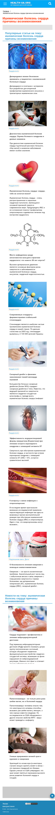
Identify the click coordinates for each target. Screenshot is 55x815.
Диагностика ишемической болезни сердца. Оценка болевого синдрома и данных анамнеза (27, 136)
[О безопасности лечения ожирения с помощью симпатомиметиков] (27, 544)
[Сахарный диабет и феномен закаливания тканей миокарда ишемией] (27, 354)
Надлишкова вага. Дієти (19, 559)
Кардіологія (14, 71)
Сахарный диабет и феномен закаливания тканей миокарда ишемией (23, 377)
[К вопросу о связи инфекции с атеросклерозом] (27, 480)
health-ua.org (21, 3)
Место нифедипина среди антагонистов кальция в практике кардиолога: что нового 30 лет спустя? (27, 257)
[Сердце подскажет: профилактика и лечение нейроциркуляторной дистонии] (27, 618)
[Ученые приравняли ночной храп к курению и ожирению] (27, 740)
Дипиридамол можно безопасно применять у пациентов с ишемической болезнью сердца (27, 79)
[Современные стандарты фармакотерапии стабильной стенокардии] (27, 294)
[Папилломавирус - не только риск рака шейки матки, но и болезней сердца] (27, 682)
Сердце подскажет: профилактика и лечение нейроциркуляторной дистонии (26, 637)
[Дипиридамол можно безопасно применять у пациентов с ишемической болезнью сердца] (27, 56)
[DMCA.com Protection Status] (31, 804)
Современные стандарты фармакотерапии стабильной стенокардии (23, 317)
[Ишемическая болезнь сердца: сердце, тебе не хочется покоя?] (27, 170)
